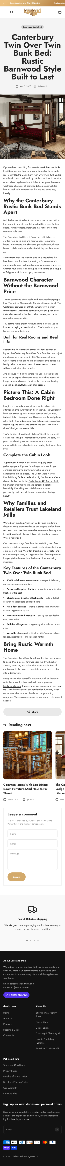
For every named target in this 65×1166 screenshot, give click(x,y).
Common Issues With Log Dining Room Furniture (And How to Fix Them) (25, 789)
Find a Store (42, 1022)
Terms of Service (31, 823)
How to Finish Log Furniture (45, 1040)
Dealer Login (42, 1027)
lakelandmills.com (12, 686)
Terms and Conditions (14, 1065)
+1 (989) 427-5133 (20, 987)
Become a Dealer (11, 1029)
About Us (7, 1018)
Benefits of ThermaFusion (15, 1082)
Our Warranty (10, 1088)
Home (6, 1012)
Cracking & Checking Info (48, 1033)
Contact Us (8, 1035)
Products (7, 1024)
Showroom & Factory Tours (46, 1014)
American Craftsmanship (48, 1048)
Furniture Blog (10, 1093)
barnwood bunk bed (32, 26)
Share (35, 712)
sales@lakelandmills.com (22, 983)
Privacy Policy (13, 823)
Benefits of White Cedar (15, 1076)
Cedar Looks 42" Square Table (43, 481)
